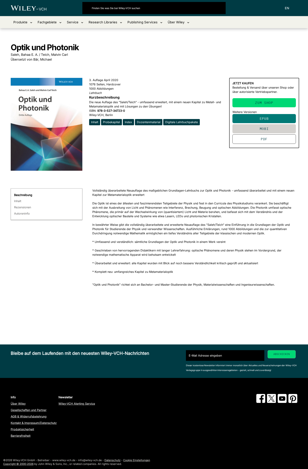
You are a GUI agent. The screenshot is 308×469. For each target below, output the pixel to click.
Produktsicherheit (22, 429)
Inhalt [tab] (17, 201)
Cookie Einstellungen (136, 460)
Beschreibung (23, 195)
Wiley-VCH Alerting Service (76, 403)
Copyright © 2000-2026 (18, 464)
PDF (264, 139)
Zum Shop (264, 102)
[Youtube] (282, 402)
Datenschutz (112, 460)
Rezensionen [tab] (22, 207)
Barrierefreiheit (20, 435)
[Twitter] (271, 402)
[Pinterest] (292, 402)
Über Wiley (18, 403)
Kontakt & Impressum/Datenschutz (34, 423)
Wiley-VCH (32, 8)
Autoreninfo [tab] (22, 213)
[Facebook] (260, 402)
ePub (264, 118)
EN (287, 8)
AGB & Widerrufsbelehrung (29, 416)
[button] (23, 22)
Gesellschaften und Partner (29, 410)
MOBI (264, 128)
